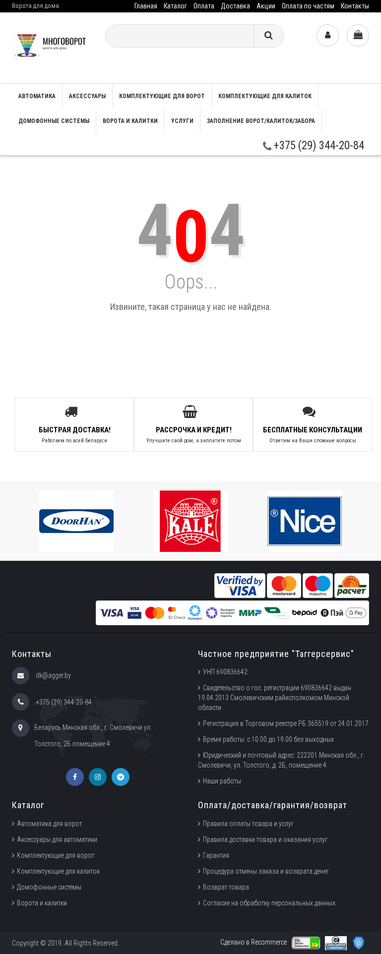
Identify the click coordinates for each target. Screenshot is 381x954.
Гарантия (216, 855)
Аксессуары (87, 96)
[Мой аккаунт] (328, 35)
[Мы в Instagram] (98, 777)
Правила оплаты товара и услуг (248, 824)
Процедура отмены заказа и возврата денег (266, 871)
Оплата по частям (308, 6)
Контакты (355, 6)
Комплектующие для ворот (162, 96)
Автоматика (37, 96)
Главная (145, 6)
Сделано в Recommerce (253, 942)
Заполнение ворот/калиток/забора (261, 121)
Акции (265, 6)
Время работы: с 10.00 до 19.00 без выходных (268, 739)
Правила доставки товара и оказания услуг (265, 839)
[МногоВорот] (51, 47)
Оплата (203, 6)
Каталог (175, 6)
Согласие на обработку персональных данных (269, 903)
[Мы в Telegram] (120, 777)
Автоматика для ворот (49, 824)
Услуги (182, 121)
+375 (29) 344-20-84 (317, 145)
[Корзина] (358, 35)
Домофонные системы (53, 121)
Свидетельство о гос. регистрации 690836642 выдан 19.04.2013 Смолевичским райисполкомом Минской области (274, 698)
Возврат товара (226, 887)
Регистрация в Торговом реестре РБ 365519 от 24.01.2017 (286, 723)
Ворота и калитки (130, 121)
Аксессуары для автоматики (57, 839)
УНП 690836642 (225, 672)
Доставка (235, 6)
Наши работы (222, 781)
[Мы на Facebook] (75, 777)
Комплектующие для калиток (265, 96)
